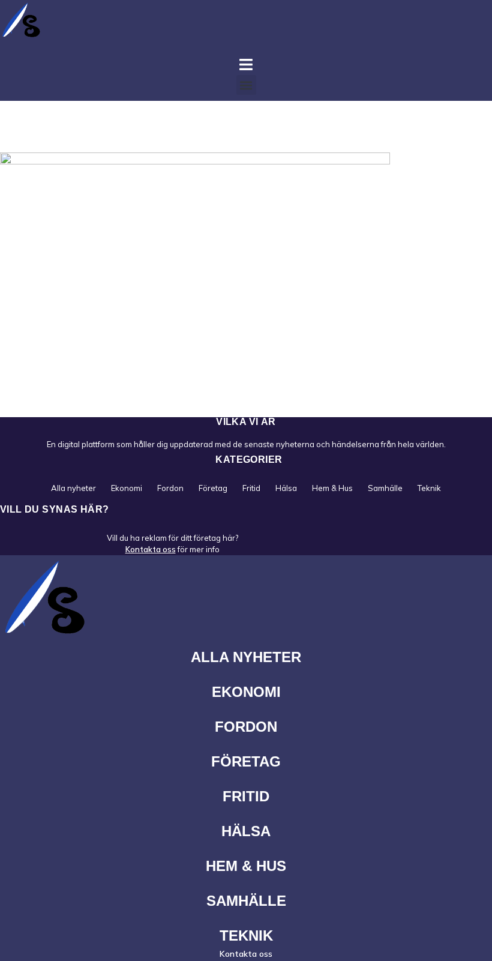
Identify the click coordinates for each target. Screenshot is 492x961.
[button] (246, 85)
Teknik (429, 488)
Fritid (251, 488)
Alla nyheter (73, 488)
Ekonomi (126, 488)
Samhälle (385, 488)
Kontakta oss (150, 549)
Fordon (170, 488)
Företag (213, 488)
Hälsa (286, 488)
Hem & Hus (332, 488)
